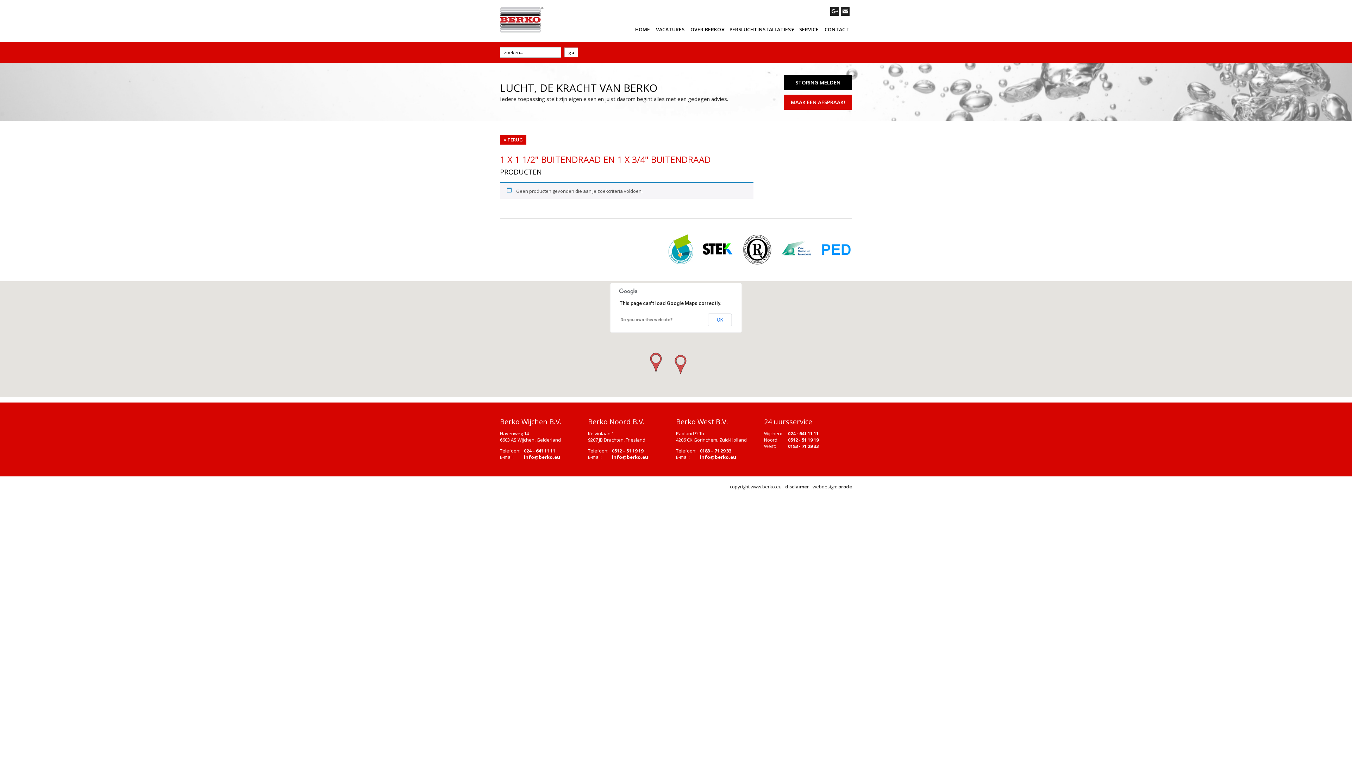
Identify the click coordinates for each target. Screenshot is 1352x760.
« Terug (513, 140)
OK (720, 320)
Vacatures (670, 29)
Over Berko (705, 29)
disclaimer (797, 486)
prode (845, 486)
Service (809, 29)
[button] (680, 365)
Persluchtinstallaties (760, 29)
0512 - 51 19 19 (803, 440)
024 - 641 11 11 (803, 433)
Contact (837, 29)
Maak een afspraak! (818, 102)
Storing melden (817, 82)
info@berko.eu (542, 457)
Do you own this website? (646, 319)
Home (642, 29)
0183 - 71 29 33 (803, 446)
